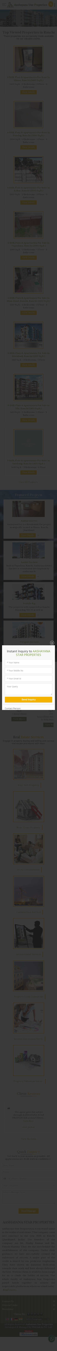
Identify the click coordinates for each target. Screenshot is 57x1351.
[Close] (52, 643)
